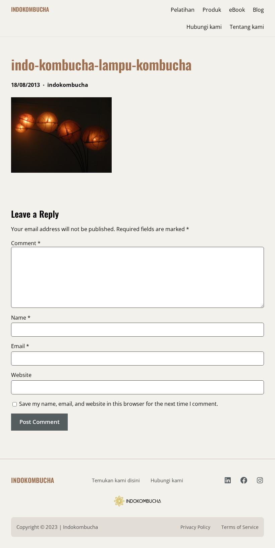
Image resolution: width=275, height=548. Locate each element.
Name (21, 317)
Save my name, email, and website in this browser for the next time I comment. (118, 403)
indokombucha (67, 85)
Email (20, 346)
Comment (26, 243)
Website (21, 375)
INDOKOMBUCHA (30, 9)
